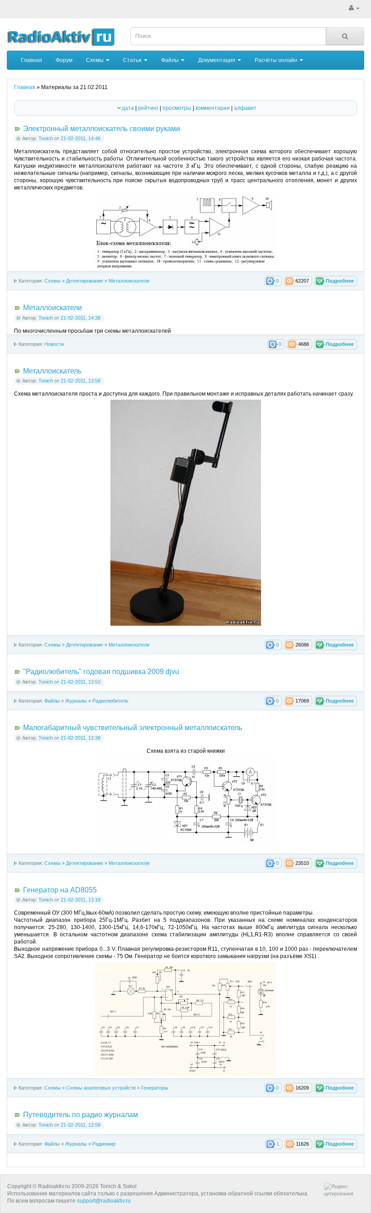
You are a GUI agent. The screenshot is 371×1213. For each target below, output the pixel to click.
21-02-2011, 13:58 (80, 380)
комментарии (212, 108)
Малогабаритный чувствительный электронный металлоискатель (132, 728)
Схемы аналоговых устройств (101, 1087)
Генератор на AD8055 (60, 890)
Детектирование (84, 280)
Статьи (133, 60)
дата (128, 108)
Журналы (76, 700)
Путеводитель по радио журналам (80, 1115)
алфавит (245, 108)
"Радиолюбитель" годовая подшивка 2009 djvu (101, 671)
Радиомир (103, 1144)
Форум (64, 60)
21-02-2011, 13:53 (80, 681)
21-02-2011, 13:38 (80, 738)
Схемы (95, 60)
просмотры (176, 108)
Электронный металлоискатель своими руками (101, 128)
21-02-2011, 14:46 (80, 138)
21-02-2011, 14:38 (80, 318)
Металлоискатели (129, 280)
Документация (217, 60)
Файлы (170, 60)
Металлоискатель (52, 371)
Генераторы (154, 1087)
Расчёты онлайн (277, 60)
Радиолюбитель (110, 700)
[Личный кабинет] (354, 8)
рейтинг (148, 108)
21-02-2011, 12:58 (80, 1125)
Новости (54, 344)
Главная (31, 60)
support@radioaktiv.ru (104, 1201)
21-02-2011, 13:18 (80, 899)
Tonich (45, 138)
